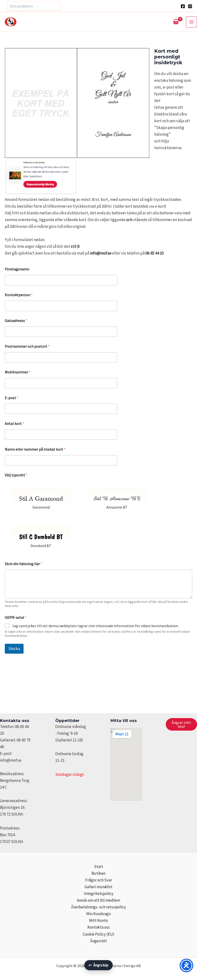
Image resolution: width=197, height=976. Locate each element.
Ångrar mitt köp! (181, 724)
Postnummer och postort (27, 346)
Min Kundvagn (98, 913)
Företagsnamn (17, 269)
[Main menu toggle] (191, 21)
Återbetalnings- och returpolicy (98, 907)
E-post (11, 398)
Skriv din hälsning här (23, 563)
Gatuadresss (16, 320)
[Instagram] (190, 6)
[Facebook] (183, 6)
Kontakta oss (98, 927)
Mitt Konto (98, 920)
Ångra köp (98, 965)
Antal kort (14, 423)
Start (98, 866)
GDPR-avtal (16, 617)
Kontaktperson (19, 295)
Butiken (98, 873)
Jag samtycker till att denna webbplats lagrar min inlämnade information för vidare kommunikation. (95, 625)
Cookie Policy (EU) (98, 934)
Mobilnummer (18, 372)
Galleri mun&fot (98, 886)
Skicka (14, 648)
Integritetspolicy (98, 893)
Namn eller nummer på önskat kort (35, 449)
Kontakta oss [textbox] (14, 720)
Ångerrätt (98, 941)
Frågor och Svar (98, 880)
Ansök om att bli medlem (98, 900)
